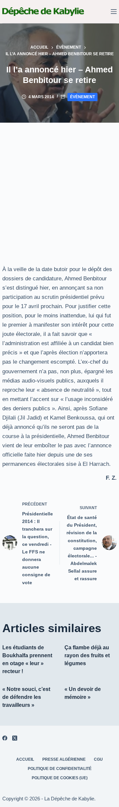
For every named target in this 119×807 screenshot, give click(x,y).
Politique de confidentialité (60, 768)
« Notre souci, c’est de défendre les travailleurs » (26, 697)
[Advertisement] (59, 185)
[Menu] (114, 12)
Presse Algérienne (64, 759)
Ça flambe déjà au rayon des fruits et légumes (87, 655)
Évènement (82, 97)
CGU (98, 759)
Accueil (25, 759)
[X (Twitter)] (14, 738)
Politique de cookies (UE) (60, 778)
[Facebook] (4, 738)
